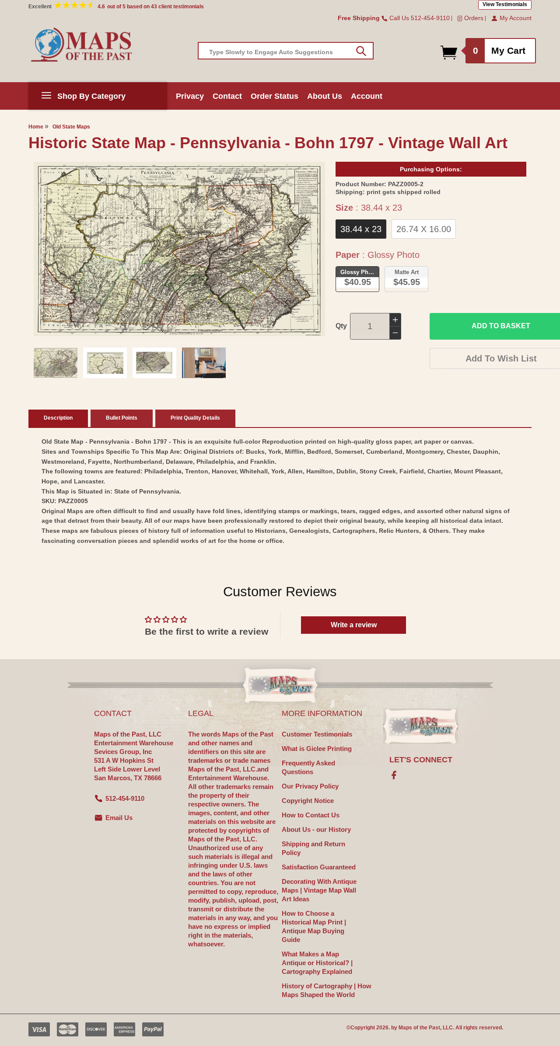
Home (35, 127)
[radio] (361, 229)
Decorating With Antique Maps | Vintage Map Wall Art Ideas (319, 890)
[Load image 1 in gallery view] (55, 363)
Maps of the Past (419, 1028)
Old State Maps (71, 127)
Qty (341, 326)
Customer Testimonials (317, 734)
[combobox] (286, 50)
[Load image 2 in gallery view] (105, 363)
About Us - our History (316, 829)
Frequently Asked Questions (308, 767)
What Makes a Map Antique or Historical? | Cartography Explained (317, 962)
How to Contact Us (311, 815)
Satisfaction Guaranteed (319, 867)
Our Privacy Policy (310, 786)
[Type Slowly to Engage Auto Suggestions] (361, 51)
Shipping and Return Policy (313, 848)
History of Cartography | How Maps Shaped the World (326, 990)
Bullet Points (121, 418)
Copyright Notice (308, 800)
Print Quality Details (195, 418)
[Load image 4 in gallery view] (204, 363)
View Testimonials (505, 4)
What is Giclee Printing (317, 748)
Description (58, 418)
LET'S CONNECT (420, 759)
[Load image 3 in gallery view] (154, 363)
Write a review (354, 625)
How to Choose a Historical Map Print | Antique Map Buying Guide (314, 926)
